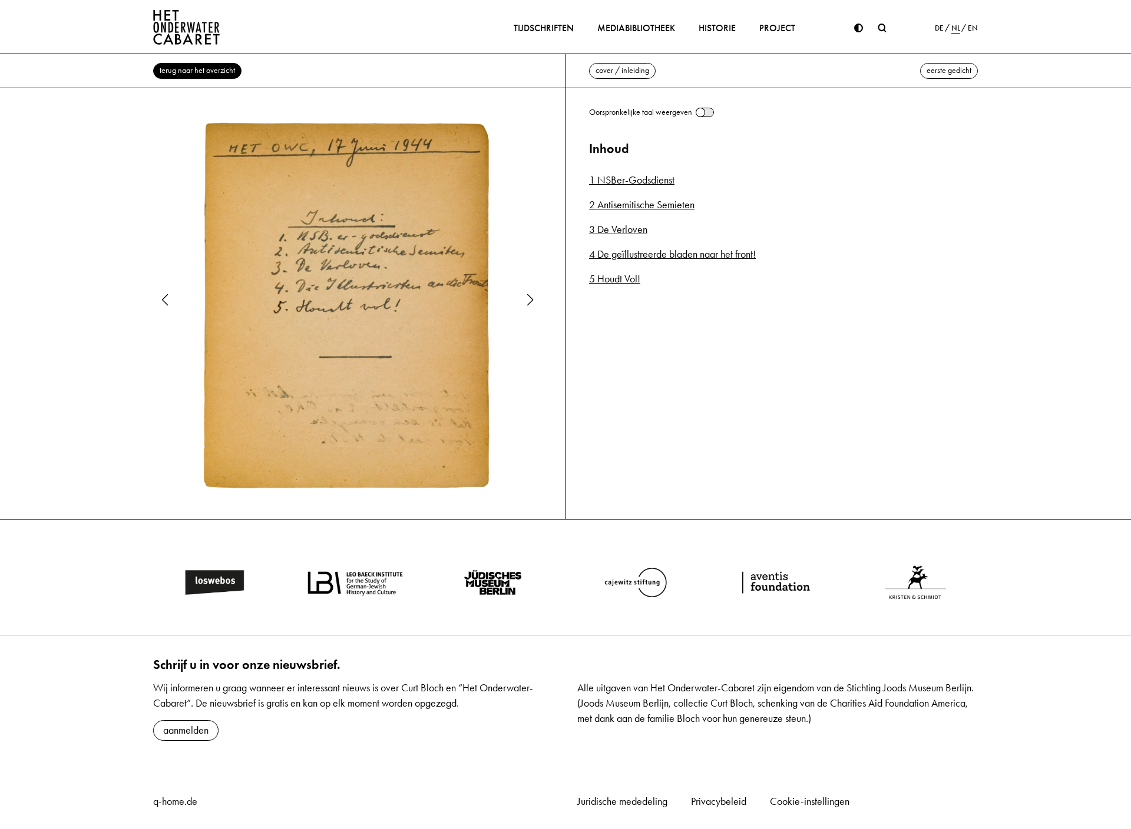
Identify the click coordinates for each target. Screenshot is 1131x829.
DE (939, 28)
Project (777, 28)
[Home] (186, 27)
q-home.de (175, 801)
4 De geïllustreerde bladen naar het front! (672, 254)
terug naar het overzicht (197, 70)
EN (973, 28)
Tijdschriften (544, 28)
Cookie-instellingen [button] (809, 801)
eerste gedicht (949, 70)
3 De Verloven (618, 229)
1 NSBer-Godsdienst (631, 180)
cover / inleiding (622, 70)
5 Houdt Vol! (614, 278)
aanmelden (186, 730)
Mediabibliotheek (636, 28)
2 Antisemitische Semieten (642, 204)
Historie (717, 28)
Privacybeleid (718, 801)
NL (955, 28)
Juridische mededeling (622, 801)
